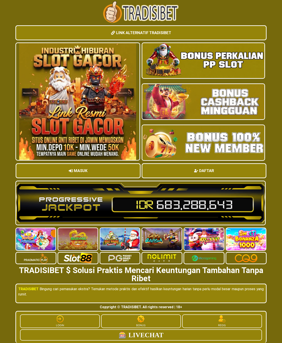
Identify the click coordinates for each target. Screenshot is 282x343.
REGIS (222, 325)
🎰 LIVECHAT (141, 335)
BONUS (141, 325)
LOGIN (60, 325)
